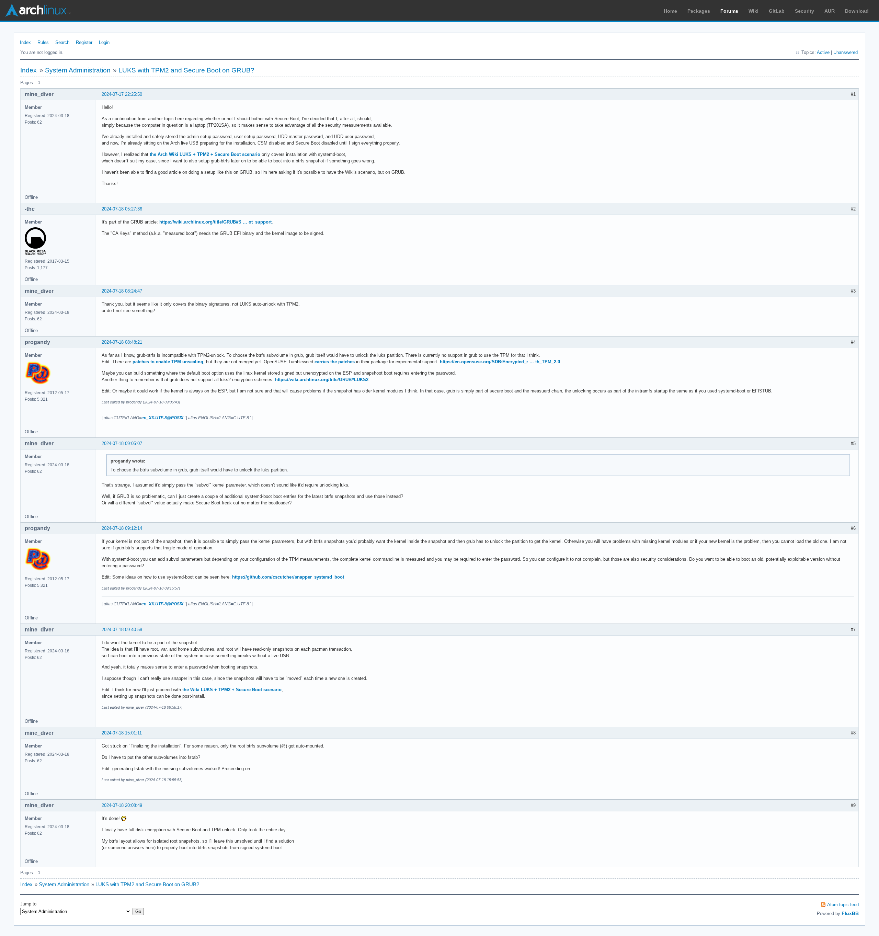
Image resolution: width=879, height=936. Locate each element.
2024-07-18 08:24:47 (122, 291)
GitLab (777, 11)
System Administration (78, 70)
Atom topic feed (843, 904)
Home (670, 11)
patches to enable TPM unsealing (168, 361)
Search (62, 42)
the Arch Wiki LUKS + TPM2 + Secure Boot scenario (205, 154)
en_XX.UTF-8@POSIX (162, 417)
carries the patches (335, 361)
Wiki (753, 11)
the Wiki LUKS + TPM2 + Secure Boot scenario (232, 689)
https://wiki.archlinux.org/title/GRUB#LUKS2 (321, 379)
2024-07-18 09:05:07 (122, 443)
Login (104, 42)
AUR (829, 11)
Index (25, 42)
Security (804, 11)
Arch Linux (37, 10)
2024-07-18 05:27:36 (122, 209)
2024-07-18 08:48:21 (122, 342)
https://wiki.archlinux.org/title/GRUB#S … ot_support (215, 222)
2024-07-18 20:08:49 (122, 805)
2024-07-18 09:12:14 (122, 528)
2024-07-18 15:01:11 (122, 732)
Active (823, 52)
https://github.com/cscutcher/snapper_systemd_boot (288, 577)
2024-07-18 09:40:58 (122, 629)
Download (857, 11)
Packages (698, 11)
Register (84, 42)
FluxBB (850, 913)
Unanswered (845, 52)
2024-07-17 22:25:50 (122, 94)
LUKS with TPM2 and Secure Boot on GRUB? (186, 70)
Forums (729, 11)
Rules (43, 42)
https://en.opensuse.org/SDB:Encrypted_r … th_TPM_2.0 (500, 361)
